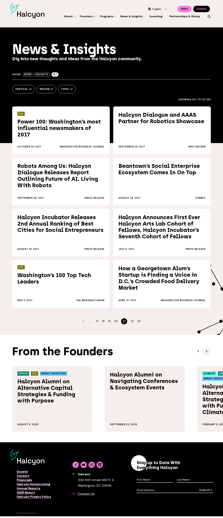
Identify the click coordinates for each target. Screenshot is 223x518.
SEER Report (26, 492)
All (55, 74)
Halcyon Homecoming (33, 484)
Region (45, 89)
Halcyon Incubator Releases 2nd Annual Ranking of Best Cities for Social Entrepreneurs (60, 223)
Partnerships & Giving (185, 16)
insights (41, 74)
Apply (184, 9)
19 (109, 321)
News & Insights (131, 16)
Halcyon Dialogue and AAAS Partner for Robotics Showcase (161, 118)
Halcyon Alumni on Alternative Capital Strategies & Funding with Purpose (46, 391)
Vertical (21, 89)
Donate (201, 9)
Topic (65, 89)
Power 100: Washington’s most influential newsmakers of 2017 (59, 128)
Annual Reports (28, 488)
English (156, 9)
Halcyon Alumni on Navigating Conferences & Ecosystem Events (144, 381)
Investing (156, 16)
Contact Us (86, 494)
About (68, 16)
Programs (106, 16)
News (28, 74)
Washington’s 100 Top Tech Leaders (54, 278)
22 (132, 321)
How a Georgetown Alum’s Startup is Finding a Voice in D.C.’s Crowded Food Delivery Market (158, 278)
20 (116, 321)
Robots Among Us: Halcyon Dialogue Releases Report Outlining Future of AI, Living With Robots (57, 175)
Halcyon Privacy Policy (34, 497)
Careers (23, 476)
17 (97, 321)
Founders (86, 16)
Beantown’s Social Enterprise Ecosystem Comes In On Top (159, 169)
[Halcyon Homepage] (27, 17)
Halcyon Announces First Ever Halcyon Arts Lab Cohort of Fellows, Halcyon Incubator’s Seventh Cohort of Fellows (159, 227)
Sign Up (204, 490)
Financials (24, 480)
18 (103, 321)
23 (138, 321)
